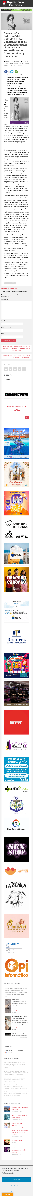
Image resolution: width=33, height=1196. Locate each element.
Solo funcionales (16, 1186)
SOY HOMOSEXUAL (17, 1140)
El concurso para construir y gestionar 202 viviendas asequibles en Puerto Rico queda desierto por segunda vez (16, 1072)
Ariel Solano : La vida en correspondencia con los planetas (19, 1150)
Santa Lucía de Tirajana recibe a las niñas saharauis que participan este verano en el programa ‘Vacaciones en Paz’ (16, 1093)
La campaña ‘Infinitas (9, 283)
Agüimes (6, 63)
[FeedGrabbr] (16, 1037)
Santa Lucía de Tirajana (15, 66)
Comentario (4, 299)
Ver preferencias (16, 1192)
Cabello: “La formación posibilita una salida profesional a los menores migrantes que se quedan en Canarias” (15, 1086)
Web (2, 334)
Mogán (16, 63)
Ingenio (11, 63)
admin (17, 61)
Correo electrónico (7, 327)
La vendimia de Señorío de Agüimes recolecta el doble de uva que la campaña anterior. (14, 1079)
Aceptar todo (16, 1179)
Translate (10, 1052)
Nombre (4, 321)
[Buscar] (27, 417)
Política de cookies (8, 1173)
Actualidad (25, 61)
